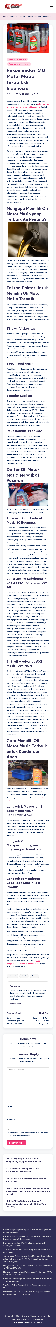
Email (9, 1107)
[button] (16, 1004)
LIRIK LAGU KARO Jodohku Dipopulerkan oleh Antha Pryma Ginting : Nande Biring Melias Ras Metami (28, 1191)
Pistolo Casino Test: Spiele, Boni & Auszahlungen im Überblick (22, 1170)
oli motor (34, 976)
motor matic (12, 976)
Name (9, 1094)
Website (11, 1119)
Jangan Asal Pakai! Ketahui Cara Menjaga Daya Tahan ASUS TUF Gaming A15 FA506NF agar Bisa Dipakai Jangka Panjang (27, 1259)
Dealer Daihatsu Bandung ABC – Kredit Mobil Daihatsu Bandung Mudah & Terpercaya (27, 1237)
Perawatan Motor (17, 59)
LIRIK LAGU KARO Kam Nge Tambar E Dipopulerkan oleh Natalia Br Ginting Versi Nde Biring (26, 1204)
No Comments (39, 94)
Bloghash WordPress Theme (28, 1322)
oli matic (24, 976)
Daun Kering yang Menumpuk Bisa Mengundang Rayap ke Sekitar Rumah (23, 1160)
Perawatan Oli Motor (19, 64)
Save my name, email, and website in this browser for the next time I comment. (27, 1134)
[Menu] (51, 6)
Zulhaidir (15, 986)
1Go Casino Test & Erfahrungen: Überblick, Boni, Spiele (26, 1179)
